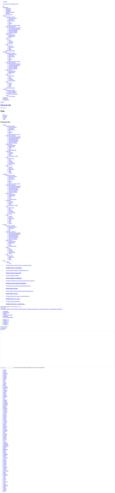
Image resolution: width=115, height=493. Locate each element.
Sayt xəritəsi (3, 307)
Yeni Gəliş (5, 97)
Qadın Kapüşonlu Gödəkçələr (56, 309)
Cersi (10, 148)
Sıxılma (10, 172)
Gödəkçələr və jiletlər (10, 17)
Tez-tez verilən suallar (7, 314)
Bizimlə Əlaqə (6, 99)
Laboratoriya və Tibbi (13, 156)
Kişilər (4, 15)
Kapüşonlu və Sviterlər (11, 26)
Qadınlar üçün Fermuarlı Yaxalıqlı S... (16, 283)
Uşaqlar (4, 89)
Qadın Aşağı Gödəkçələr (6, 309)
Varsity (10, 37)
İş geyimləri (8, 151)
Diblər (7, 44)
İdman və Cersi (9, 33)
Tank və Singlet (12, 80)
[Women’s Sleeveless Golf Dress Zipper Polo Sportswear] (18, 285)
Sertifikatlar (8, 11)
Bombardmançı (12, 36)
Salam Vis (11, 153)
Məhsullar (5, 115)
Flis (9, 21)
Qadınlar (5, 51)
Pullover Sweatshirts (13, 32)
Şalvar (10, 48)
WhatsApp (3, 329)
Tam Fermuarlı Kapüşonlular (15, 27)
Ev (3, 6)
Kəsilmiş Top (11, 75)
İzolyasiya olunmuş (13, 18)
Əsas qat (10, 43)
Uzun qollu (11, 42)
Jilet (9, 24)
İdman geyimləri (12, 35)
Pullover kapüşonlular (13, 30)
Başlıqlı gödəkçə (23, 309)
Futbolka (10, 41)
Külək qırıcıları (12, 20)
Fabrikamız (8, 9)
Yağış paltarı (11, 19)
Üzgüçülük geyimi (12, 150)
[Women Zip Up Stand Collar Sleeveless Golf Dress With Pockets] (20, 280)
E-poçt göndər (4, 327)
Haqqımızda (5, 7)
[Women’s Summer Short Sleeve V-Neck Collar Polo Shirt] (17, 296)
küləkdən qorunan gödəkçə (32, 309)
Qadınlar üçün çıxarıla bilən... (14, 267)
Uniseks (7, 261)
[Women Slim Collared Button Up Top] (13, 301)
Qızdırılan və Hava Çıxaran (14, 25)
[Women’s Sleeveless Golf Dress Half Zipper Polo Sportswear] (19, 291)
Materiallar (5, 98)
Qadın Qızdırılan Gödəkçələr (14, 278)
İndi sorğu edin (6, 105)
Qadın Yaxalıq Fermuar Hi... (14, 273)
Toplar (7, 38)
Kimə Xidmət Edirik (10, 12)
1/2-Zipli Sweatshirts (13, 31)
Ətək (10, 86)
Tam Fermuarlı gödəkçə (44, 309)
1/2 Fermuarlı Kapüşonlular (14, 29)
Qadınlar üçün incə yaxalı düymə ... (15, 304)
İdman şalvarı (11, 47)
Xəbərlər (8, 13)
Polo (9, 39)
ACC (4, 260)
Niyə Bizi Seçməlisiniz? (8, 317)
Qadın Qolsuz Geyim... (12, 288)
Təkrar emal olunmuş (10, 50)
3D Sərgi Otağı (9, 14)
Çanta (10, 263)
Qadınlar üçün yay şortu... (13, 299)
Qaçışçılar (11, 45)
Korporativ (11, 152)
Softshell (10, 23)
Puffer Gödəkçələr (15, 309)
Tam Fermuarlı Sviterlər (14, 140)
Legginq (10, 83)
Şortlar (10, 49)
